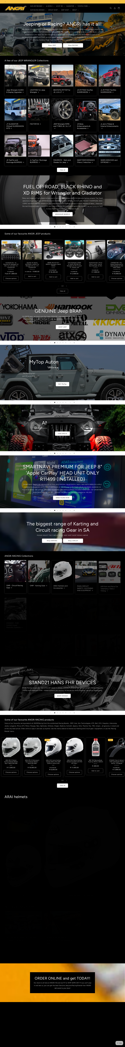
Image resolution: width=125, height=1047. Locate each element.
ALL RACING (48, 1011)
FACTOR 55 (34, 124)
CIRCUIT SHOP (9, 1024)
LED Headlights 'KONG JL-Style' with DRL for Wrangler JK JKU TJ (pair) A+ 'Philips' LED (74, 263)
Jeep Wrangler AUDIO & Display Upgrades (15, 91)
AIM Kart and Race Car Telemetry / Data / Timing (109, 587)
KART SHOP (8, 1028)
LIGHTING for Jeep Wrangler (37, 91)
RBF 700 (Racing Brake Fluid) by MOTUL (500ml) (95, 759)
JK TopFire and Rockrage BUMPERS (14, 161)
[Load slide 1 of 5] (54, 226)
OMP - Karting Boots (38, 658)
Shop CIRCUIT (73, 541)
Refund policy (51, 1043)
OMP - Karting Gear (37, 585)
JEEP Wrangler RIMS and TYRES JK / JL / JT (62, 125)
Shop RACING (73, 45)
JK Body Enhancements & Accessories (83, 126)
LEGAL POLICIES (49, 1018)
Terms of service (70, 1043)
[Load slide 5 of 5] (65, 226)
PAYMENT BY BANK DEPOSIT (53, 1015)
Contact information (91, 1043)
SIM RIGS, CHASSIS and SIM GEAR (108, 659)
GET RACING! (62, 700)
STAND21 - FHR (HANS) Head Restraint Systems (13, 623)
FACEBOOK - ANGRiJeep (91, 1005)
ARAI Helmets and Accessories (60, 586)
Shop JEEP (52, 45)
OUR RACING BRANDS (12, 1021)
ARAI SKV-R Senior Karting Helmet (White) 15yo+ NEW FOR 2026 (11, 760)
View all (62, 170)
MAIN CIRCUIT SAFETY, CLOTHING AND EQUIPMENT (85, 587)
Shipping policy (81, 1043)
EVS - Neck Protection (39, 621)
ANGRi (34, 1043)
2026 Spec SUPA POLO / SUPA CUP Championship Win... (60, 938)
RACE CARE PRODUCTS (81, 659)
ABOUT (7, 1031)
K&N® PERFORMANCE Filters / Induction (86, 161)
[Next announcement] (120, 1)
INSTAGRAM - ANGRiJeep (91, 1008)
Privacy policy (61, 1043)
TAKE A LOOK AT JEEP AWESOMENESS (63, 330)
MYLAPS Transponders (15, 658)
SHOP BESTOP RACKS (62, 384)
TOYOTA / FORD (10, 1018)
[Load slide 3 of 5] (60, 226)
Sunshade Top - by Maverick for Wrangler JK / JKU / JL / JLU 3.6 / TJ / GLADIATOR (11, 263)
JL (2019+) (8, 1008)
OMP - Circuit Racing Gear (14, 586)
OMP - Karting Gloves (61, 658)
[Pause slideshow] (75, 227)
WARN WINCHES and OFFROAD (109, 161)
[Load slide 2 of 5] (57, 226)
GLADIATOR (8, 1015)
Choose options (11, 276)
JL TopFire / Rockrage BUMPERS (38, 161)
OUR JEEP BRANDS (11, 1005)
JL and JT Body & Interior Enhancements (109, 125)
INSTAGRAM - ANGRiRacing (92, 1018)
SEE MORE (62, 437)
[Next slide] (70, 227)
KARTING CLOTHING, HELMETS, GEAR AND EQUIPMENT (62, 623)
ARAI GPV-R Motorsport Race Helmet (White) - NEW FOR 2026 (32, 760)
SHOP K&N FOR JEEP (62, 211)
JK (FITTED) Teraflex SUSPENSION (85, 91)
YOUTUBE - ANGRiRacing (91, 1021)
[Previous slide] (50, 227)
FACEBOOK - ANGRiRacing (91, 1015)
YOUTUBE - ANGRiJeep (90, 1011)
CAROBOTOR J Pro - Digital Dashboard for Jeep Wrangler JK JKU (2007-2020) (116, 263)
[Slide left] (58, 286)
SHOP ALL (47, 1008)
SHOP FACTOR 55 (62, 493)
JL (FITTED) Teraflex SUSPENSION (108, 91)
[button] (37, 6)
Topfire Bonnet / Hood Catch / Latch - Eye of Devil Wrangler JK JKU (95, 262)
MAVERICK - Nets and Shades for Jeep (62, 161)
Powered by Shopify (41, 1043)
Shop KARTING (52, 541)
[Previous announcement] (5, 1)
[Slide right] (67, 286)
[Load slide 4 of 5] (63, 226)
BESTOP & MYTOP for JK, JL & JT (61, 91)
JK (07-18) (8, 1011)
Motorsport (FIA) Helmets (107, 622)
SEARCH (46, 1005)
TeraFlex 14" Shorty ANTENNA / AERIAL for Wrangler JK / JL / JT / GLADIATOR (32, 263)
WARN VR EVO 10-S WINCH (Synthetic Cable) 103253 (53, 262)
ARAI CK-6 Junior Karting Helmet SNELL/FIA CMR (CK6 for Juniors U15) (53, 760)
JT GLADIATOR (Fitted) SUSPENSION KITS (15, 126)
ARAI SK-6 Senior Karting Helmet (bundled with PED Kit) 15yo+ (74, 760)
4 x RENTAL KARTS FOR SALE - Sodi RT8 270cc (22, 937)
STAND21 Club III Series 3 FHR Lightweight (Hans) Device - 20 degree (116, 760)
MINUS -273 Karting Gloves (85, 622)
